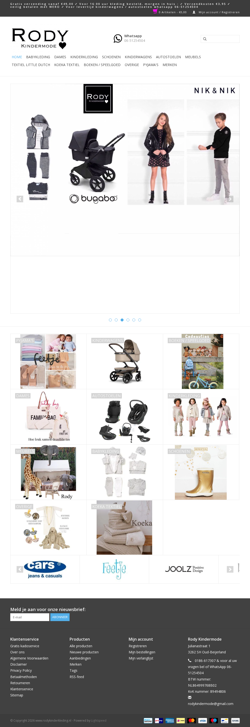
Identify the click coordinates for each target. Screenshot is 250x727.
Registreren (138, 646)
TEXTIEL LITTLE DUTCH (31, 64)
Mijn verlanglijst (141, 658)
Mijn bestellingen (142, 652)
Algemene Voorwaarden (29, 658)
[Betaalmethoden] (147, 720)
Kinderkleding (84, 57)
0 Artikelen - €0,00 (173, 12)
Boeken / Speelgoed (102, 64)
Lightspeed (98, 720)
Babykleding (38, 57)
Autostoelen (168, 57)
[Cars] (45, 569)
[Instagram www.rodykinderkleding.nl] (236, 609)
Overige (132, 64)
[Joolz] (183, 569)
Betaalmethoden (23, 676)
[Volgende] (230, 199)
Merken (170, 64)
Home (17, 57)
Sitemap (16, 695)
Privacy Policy (21, 670)
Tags (73, 670)
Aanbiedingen (80, 658)
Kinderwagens (138, 57)
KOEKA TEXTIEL (67, 64)
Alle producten (81, 646)
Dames (60, 57)
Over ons (17, 652)
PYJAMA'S (150, 64)
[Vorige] (20, 199)
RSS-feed (77, 676)
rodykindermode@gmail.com (210, 703)
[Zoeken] (203, 39)
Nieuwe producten (84, 652)
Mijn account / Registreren (219, 12)
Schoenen (111, 57)
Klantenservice (21, 689)
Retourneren (20, 683)
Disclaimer (18, 664)
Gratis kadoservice (24, 646)
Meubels (193, 57)
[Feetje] (114, 569)
